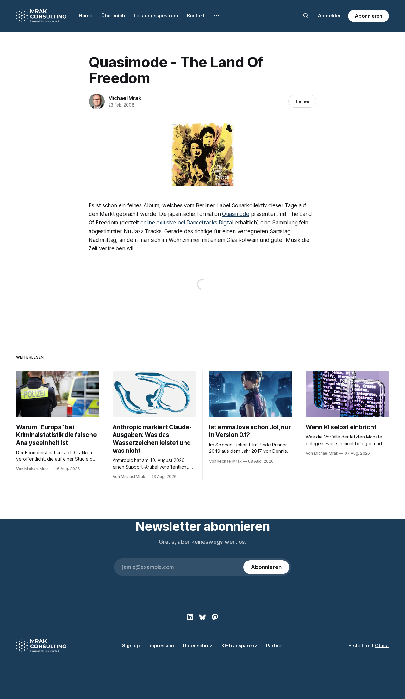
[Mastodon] (215, 617)
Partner (274, 645)
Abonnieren (368, 16)
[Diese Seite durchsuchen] (306, 16)
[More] (217, 16)
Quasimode (235, 214)
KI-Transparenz (239, 645)
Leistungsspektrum (156, 16)
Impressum (161, 645)
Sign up (131, 645)
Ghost (382, 645)
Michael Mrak (124, 98)
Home (85, 16)
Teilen (302, 101)
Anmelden (330, 16)
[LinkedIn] (190, 617)
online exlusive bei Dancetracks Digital (186, 222)
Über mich (113, 16)
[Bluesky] (202, 617)
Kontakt (196, 16)
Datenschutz (198, 645)
